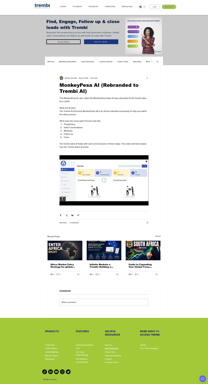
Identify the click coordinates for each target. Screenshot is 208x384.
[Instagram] (62, 371)
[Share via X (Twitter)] (66, 215)
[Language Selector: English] (142, 7)
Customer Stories (106, 61)
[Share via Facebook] (60, 215)
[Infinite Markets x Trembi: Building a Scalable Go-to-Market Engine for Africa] (104, 250)
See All (158, 236)
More (148, 61)
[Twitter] (68, 371)
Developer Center (112, 362)
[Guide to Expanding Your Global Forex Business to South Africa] (143, 250)
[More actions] (147, 78)
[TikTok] (44, 371)
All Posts (50, 61)
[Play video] (104, 180)
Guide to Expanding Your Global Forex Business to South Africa (140, 265)
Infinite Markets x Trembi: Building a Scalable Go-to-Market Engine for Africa (103, 265)
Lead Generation (87, 61)
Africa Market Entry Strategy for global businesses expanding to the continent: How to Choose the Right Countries (64, 265)
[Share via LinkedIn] (72, 215)
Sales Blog (137, 61)
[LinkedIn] (50, 371)
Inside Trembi (122, 61)
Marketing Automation (67, 61)
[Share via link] (78, 215)
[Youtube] (56, 371)
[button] (77, 6)
